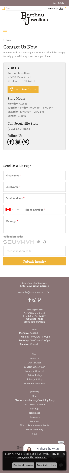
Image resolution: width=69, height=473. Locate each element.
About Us (34, 358)
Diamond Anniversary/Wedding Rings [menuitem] (35, 400)
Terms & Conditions (34, 383)
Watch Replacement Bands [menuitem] (34, 425)
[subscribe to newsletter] (48, 292)
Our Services (34, 362)
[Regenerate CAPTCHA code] (44, 242)
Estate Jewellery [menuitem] (34, 429)
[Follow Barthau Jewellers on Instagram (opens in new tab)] (18, 142)
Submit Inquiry (34, 261)
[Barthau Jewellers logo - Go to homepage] (34, 18)
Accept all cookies (46, 465)
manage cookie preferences (32, 457)
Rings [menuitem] (34, 396)
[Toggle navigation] (5, 30)
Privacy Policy (34, 379)
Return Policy (34, 375)
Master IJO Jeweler (34, 366)
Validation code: (13, 236)
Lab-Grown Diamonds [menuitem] (35, 404)
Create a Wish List (34, 370)
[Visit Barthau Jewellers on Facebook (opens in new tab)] (10, 142)
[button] (59, 3)
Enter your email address (34, 285)
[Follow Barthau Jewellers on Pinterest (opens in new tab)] (25, 142)
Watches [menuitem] (34, 421)
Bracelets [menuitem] (35, 416)
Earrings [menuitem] (34, 408)
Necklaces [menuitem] (34, 412)
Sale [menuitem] (34, 433)
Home (8, 40)
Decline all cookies (23, 465)
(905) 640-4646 (19, 129)
